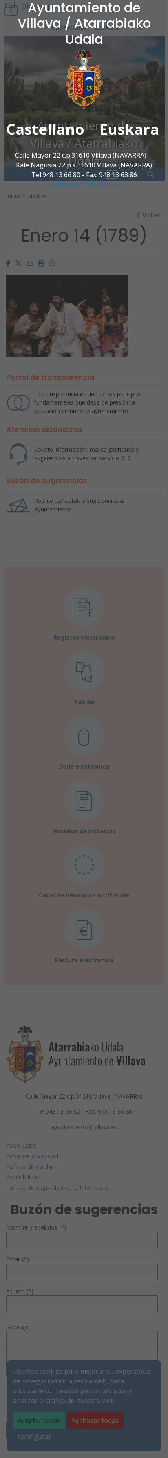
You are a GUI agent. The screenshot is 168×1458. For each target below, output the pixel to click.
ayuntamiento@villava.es (84, 184)
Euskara (129, 129)
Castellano (45, 129)
